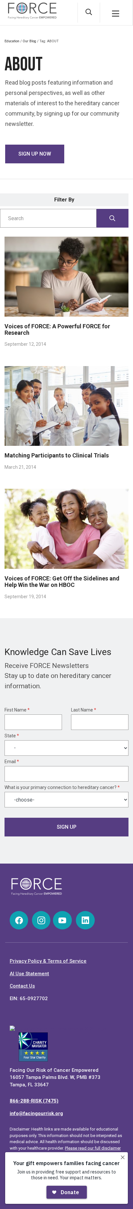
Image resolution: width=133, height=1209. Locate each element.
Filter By (64, 200)
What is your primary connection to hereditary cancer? (62, 787)
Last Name (83, 709)
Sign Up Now (34, 154)
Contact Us (22, 986)
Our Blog (29, 41)
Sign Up (67, 827)
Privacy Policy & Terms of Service (48, 961)
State (12, 735)
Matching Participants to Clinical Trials (57, 455)
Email (12, 761)
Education (12, 41)
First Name (17, 709)
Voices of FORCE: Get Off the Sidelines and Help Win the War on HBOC (62, 581)
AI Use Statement (29, 974)
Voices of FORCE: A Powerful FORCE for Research (57, 329)
